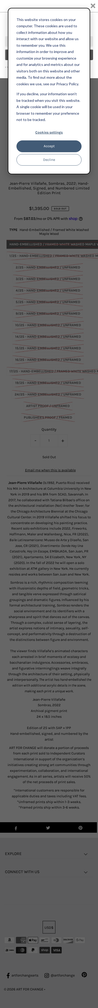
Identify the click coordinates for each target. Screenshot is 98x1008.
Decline (49, 160)
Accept (49, 146)
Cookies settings (49, 132)
